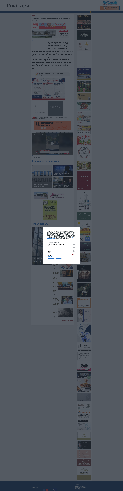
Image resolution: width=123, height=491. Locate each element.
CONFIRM (54, 258)
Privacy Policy (67, 261)
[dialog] (61, 245)
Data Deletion (56, 261)
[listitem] (61, 242)
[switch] (73, 244)
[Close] (78, 229)
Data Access (61, 261)
